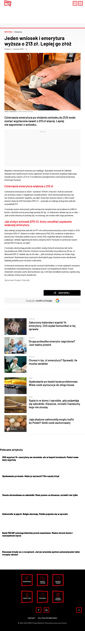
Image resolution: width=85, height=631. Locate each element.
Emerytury (12, 283)
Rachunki (42, 598)
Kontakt (31, 618)
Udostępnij (64, 293)
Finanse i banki (58, 582)
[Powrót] (79, 610)
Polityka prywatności (47, 618)
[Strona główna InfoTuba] (7, 3)
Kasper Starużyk (22, 280)
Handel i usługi (42, 582)
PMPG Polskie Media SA (36, 623)
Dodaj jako (39, 300)
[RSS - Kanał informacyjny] (46, 610)
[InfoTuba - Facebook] (38, 610)
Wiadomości (13, 286)
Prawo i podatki (58, 599)
